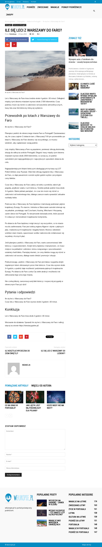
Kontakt (33, 2)
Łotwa (72, 513)
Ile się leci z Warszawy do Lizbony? (53, 352)
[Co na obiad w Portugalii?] (14, 397)
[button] (94, 11)
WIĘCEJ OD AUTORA (41, 385)
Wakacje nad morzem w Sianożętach (55, 522)
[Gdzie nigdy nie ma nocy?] (56, 397)
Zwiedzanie (42, 7)
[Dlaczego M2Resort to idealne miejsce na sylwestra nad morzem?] (74, 125)
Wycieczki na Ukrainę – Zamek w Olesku (56, 502)
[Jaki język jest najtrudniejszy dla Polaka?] (35, 397)
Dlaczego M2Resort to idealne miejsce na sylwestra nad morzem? (87, 127)
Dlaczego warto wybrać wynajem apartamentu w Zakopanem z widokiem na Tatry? (88, 99)
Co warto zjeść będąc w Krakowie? (87, 86)
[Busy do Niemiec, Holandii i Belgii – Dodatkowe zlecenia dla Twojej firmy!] (74, 112)
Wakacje (55, 7)
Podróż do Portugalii (79, 532)
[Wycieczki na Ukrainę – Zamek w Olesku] (42, 503)
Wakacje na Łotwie (77, 501)
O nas (19, 2)
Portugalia (9, 25)
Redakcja (12, 34)
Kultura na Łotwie (77, 517)
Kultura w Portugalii (20, 25)
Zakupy (9, 14)
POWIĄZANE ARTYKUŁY (16, 385)
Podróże (31, 7)
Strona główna (9, 2)
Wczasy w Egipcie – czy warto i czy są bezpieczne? (57, 512)
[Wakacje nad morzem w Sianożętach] (42, 523)
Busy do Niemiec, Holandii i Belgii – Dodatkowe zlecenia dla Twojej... (88, 113)
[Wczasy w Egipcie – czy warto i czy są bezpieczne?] (42, 513)
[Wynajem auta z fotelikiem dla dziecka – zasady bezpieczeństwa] (83, 49)
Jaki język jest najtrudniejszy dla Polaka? (33, 408)
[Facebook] (95, 1)
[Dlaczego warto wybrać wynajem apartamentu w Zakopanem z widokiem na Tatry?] (74, 96)
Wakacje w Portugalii (79, 528)
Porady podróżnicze (71, 7)
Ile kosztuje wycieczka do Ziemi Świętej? (17, 352)
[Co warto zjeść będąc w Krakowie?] (74, 86)
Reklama (26, 2)
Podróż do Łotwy (77, 521)
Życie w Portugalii (77, 509)
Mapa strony (86, 545)
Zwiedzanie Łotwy (77, 505)
